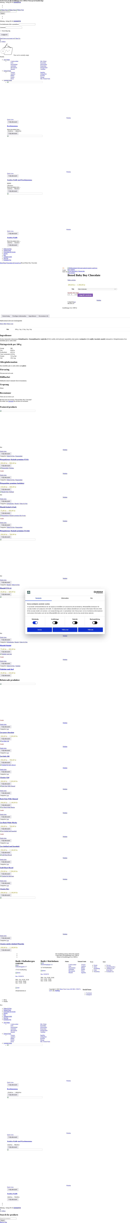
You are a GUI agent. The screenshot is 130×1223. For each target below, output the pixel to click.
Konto (95, 965)
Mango (42, 77)
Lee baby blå (4, 756)
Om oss (108, 965)
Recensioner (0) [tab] (43, 316)
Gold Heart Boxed (6, 868)
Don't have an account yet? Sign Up (10, 38)
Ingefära (42, 72)
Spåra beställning (97, 967)
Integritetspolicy (110, 967)
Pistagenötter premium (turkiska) (12, 483)
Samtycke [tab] (38, 598)
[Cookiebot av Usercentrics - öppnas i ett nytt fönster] (95, 592)
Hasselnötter (14, 64)
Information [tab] (65, 598)
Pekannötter (43, 64)
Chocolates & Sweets (12, 263)
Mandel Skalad (5, 645)
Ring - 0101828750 (19, 976)
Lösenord (2, 27)
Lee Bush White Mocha (8, 823)
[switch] (55, 622)
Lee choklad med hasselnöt (9, 846)
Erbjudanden (10, 503)
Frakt (95, 970)
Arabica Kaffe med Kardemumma (19, 180)
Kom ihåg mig (6, 31)
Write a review (72, 280)
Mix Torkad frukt (45, 78)
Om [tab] (91, 598)
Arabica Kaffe (12, 238)
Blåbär (12, 75)
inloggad (10, 401)
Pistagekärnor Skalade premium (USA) (14, 459)
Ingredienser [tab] (32, 316)
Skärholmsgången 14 (46, 964)
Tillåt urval (65, 629)
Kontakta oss (110, 971)
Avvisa (40, 629)
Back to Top (3, 1222)
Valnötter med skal (7, 669)
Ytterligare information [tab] (19, 316)
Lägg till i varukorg (85, 295)
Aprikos (13, 74)
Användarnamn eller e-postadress (9, 24)
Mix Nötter (43, 61)
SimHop (57, 990)
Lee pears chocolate (7, 732)
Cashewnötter (14, 61)
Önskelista (97, 971)
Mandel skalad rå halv (8, 507)
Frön (12, 63)
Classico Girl (4, 777)
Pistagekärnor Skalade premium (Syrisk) (15, 531)
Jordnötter (13, 66)
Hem (1, 263)
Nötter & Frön (11, 456)
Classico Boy (4, 889)
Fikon (12, 78)
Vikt (73, 289)
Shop (4, 263)
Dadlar (12, 77)
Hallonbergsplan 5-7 (21, 966)
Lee (20, 263)
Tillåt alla (90, 629)
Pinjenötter (43, 66)
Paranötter (43, 63)
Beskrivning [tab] (6, 316)
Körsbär (42, 75)
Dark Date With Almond (9, 799)
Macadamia (14, 67)
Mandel (13, 69)
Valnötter (42, 69)
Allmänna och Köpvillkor (110, 969)
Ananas (13, 72)
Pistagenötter (43, 67)
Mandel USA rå (5, 588)
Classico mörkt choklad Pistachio (12, 944)
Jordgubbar (43, 74)
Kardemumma (12, 126)
